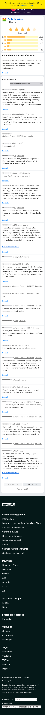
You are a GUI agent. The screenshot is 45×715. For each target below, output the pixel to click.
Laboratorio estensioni (13, 527)
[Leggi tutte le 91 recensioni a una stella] (22, 49)
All (3, 591)
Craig (16, 380)
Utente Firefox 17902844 (24, 306)
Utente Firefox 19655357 (24, 293)
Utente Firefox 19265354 (24, 444)
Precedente (13, 484)
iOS (4, 578)
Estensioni (15, 12)
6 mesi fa (37, 328)
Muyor (13, 22)
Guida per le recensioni (13, 553)
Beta (4, 607)
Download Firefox (11, 565)
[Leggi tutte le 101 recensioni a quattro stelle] (22, 40)
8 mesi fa (37, 402)
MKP (16, 451)
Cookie (27, 678)
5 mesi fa (37, 293)
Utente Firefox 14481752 (24, 328)
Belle (16, 90)
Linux (4, 586)
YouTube (6, 656)
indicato (27, 685)
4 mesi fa (24, 225)
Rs (15, 156)
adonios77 (18, 173)
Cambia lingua (7, 699)
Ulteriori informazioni (10, 247)
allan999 (17, 264)
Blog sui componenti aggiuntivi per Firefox (22, 523)
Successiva (32, 484)
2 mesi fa (20, 143)
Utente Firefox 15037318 (13, 136)
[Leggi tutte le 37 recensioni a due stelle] (22, 46)
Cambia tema (7, 704)
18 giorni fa (29, 114)
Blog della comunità (11, 540)
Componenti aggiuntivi (13, 514)
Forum (5, 544)
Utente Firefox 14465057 (24, 60)
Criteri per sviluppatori (12, 536)
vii (15, 143)
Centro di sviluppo (11, 532)
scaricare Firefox (26, 5)
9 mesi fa (38, 417)
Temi (23, 12)
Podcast (6, 669)
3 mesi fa (38, 185)
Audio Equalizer (15, 19)
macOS (5, 573)
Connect (6, 631)
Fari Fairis (17, 387)
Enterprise (7, 619)
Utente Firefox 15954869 (24, 286)
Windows (6, 569)
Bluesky (6, 664)
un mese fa (28, 136)
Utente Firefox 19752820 (24, 358)
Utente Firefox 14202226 (23, 402)
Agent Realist (19, 114)
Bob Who (17, 345)
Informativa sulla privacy (11, 678)
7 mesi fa (25, 387)
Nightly (5, 603)
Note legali (6, 681)
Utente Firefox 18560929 (24, 417)
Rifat (16, 321)
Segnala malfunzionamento (15, 549)
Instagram (7, 651)
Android (6, 582)
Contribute (7, 635)
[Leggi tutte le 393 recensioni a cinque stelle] (22, 37)
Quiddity (17, 424)
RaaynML (17, 257)
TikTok (5, 660)
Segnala (5, 73)
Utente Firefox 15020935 (24, 185)
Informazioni (8, 519)
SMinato (17, 225)
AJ (15, 208)
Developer (7, 639)
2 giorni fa (23, 90)
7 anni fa (38, 60)
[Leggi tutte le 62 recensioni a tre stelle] (22, 43)
